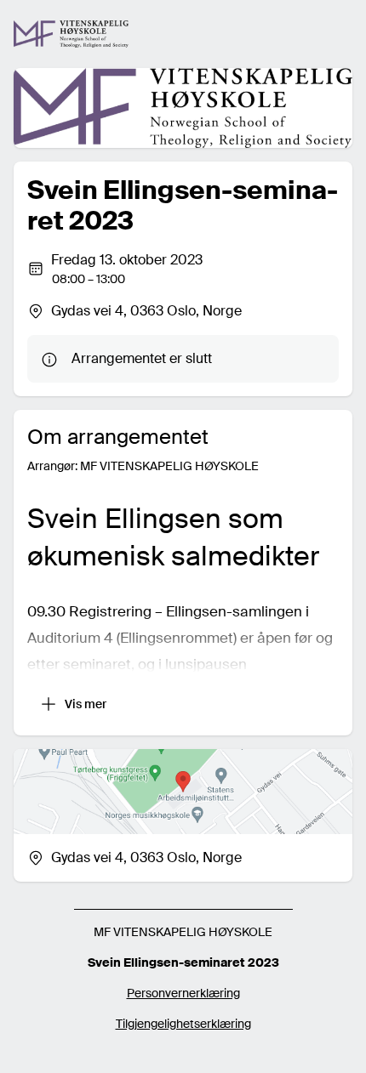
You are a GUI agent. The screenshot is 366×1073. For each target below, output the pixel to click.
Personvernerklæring (183, 993)
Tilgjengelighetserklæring (183, 1023)
